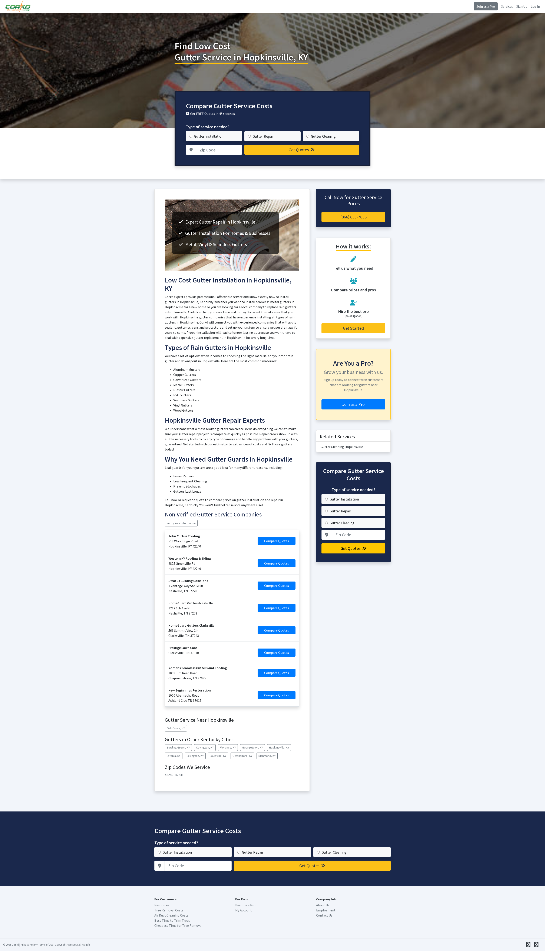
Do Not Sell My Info (79, 944)
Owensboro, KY (242, 756)
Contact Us (324, 915)
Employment (326, 910)
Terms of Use (46, 944)
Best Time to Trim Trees (172, 920)
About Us (322, 905)
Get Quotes (299, 149)
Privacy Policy (29, 944)
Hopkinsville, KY (279, 747)
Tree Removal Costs (169, 910)
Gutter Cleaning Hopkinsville (342, 447)
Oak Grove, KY (176, 728)
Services (507, 6)
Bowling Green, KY (178, 747)
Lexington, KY (195, 756)
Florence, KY (228, 747)
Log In (535, 6)
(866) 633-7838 (353, 217)
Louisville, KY (218, 756)
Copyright (60, 944)
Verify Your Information (181, 523)
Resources (161, 905)
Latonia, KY (174, 756)
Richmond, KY (267, 756)
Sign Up (521, 6)
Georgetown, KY (252, 747)
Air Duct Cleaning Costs (171, 915)
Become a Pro (245, 905)
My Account (243, 910)
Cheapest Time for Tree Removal (178, 925)
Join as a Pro (485, 6)
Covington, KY (205, 747)
